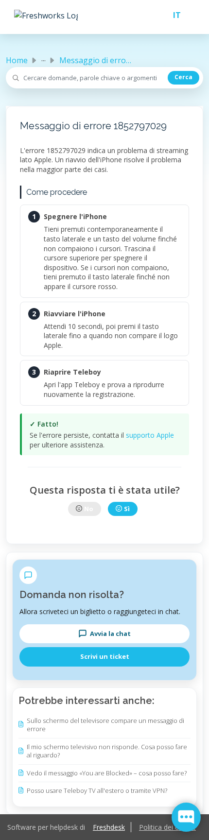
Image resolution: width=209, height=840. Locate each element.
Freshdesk (109, 827)
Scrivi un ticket (104, 656)
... (43, 58)
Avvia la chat (110, 633)
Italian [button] (173, 15)
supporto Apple (150, 435)
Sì (127, 508)
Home (17, 60)
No (88, 508)
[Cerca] (183, 78)
